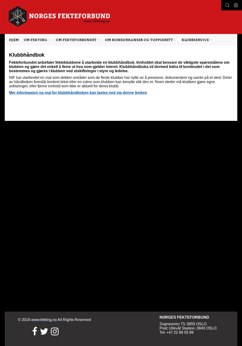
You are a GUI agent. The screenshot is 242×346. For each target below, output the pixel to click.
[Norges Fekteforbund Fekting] (59, 16)
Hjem (14, 40)
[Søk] (227, 5)
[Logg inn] (236, 5)
